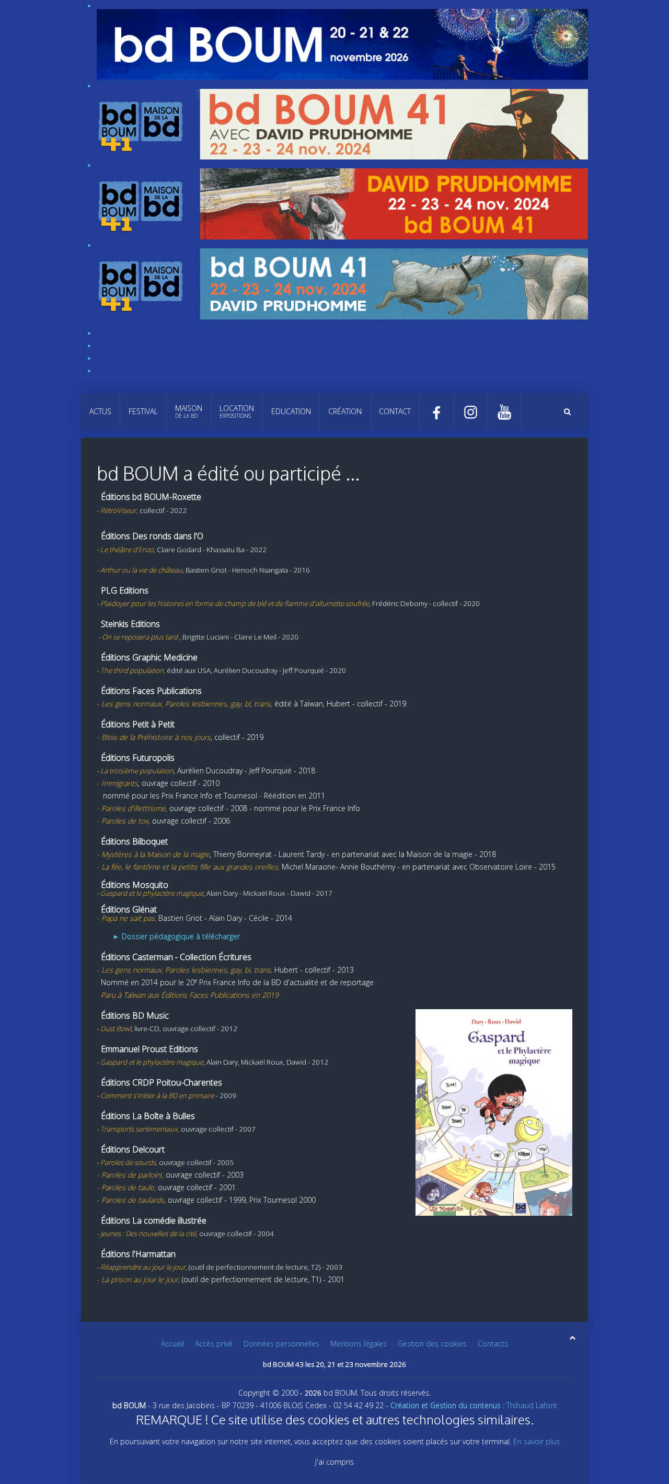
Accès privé (214, 1344)
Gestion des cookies (432, 1344)
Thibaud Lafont (473, 1405)
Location (237, 411)
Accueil (172, 1344)
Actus (100, 411)
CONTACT (395, 411)
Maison (188, 411)
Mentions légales (358, 1344)
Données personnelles (281, 1344)
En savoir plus (536, 1441)
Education (291, 411)
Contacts (493, 1344)
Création (345, 411)
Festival (143, 411)
